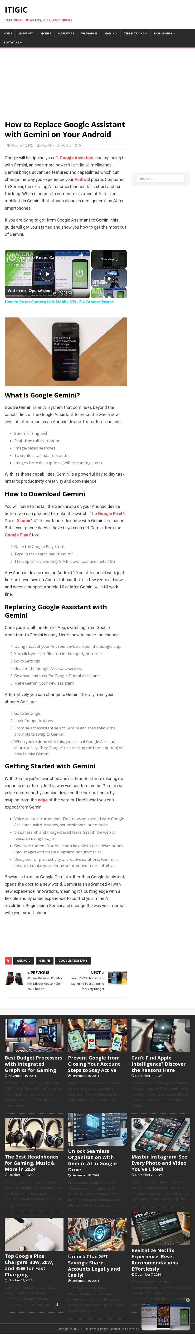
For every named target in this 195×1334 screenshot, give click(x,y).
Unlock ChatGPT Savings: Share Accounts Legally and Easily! (94, 1265)
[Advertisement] (97, 81)
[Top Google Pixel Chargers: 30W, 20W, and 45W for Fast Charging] (34, 1248)
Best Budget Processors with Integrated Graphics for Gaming (33, 1064)
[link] (12, 257)
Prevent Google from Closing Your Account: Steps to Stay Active (95, 1064)
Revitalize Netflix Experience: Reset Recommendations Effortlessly (155, 1259)
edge (43, 800)
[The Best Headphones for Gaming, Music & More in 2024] (34, 1149)
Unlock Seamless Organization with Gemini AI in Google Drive (92, 1160)
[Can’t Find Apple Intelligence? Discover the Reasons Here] (161, 1050)
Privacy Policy (99, 1329)
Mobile (45, 33)
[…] (56, 1304)
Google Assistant (77, 158)
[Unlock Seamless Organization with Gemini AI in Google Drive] (97, 1143)
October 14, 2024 (22, 145)
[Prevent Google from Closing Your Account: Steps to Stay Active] (97, 1050)
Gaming (111, 33)
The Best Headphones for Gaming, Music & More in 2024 (31, 1163)
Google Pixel (110, 513)
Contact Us (117, 1329)
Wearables (89, 33)
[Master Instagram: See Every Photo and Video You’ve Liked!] (161, 1149)
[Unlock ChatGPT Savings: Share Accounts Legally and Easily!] (97, 1248)
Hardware (66, 33)
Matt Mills (47, 145)
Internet (26, 33)
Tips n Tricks (134, 33)
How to (67, 145)
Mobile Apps (163, 33)
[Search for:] (160, 179)
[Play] (109, 278)
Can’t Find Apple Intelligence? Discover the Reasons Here (159, 1064)
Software (11, 42)
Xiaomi (23, 520)
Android (82, 179)
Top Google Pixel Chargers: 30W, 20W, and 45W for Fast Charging (29, 1265)
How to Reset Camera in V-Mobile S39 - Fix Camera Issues (47, 257)
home (8, 33)
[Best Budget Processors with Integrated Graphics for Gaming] (34, 1050)
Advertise (133, 1329)
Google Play (16, 535)
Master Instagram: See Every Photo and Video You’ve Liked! (159, 1163)
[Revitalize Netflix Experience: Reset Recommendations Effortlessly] (161, 1242)
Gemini (44, 961)
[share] (81, 255)
